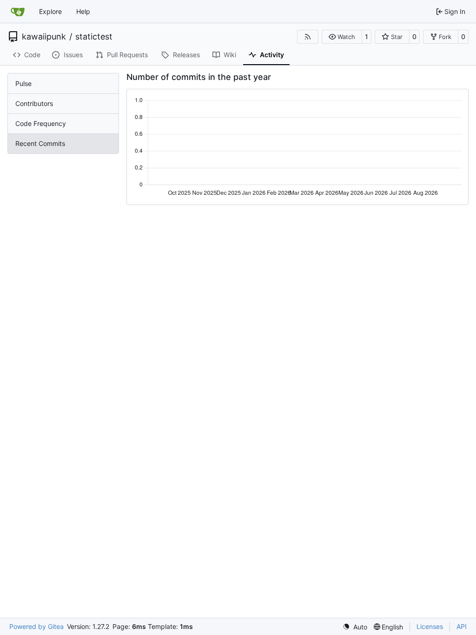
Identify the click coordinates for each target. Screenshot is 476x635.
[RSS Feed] (307, 37)
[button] (342, 37)
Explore (50, 11)
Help (83, 11)
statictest (93, 36)
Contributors (34, 103)
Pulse (23, 83)
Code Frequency (40, 123)
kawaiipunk (44, 36)
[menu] (355, 627)
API (461, 626)
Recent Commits (40, 143)
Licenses (429, 626)
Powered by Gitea (36, 626)
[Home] (18, 11)
